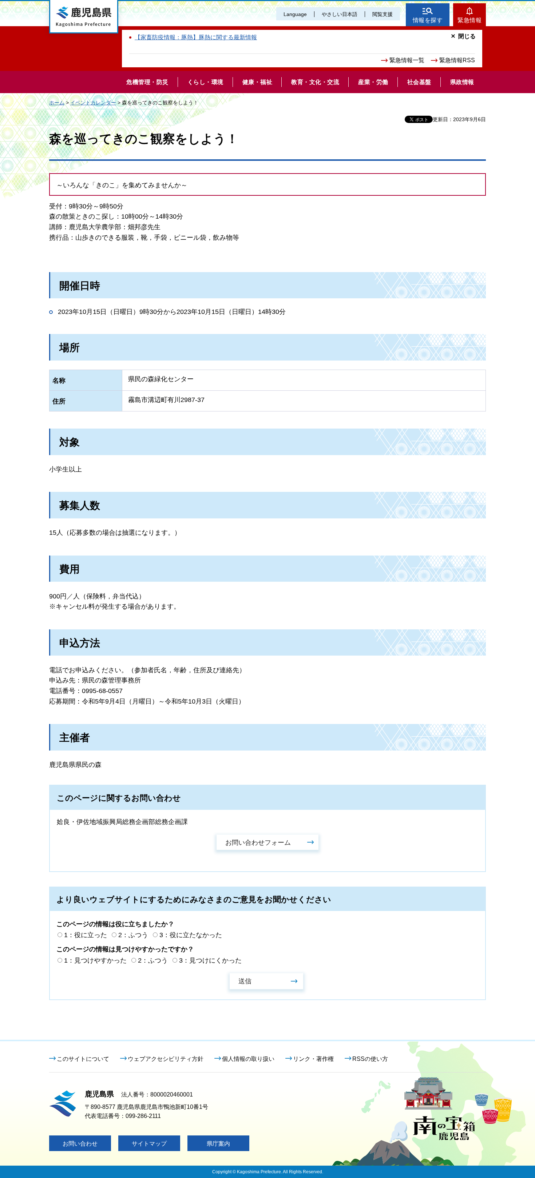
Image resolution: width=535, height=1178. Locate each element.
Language (295, 14)
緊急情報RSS (457, 60)
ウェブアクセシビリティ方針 (165, 1059)
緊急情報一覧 (406, 60)
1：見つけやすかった (95, 960)
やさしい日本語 (339, 14)
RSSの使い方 (370, 1059)
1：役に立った (85, 935)
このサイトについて (83, 1059)
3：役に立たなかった (190, 935)
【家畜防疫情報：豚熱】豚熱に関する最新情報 (196, 37)
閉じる (467, 36)
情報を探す (428, 20)
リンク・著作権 (313, 1059)
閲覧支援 (382, 14)
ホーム (56, 103)
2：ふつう (133, 935)
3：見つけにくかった (210, 960)
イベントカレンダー (93, 103)
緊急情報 (469, 20)
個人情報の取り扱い (248, 1059)
